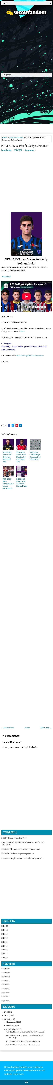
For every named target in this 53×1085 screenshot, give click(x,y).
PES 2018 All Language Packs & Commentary (20, 849)
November (11, 1022)
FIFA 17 (4, 954)
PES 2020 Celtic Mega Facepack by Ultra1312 (35, 455)
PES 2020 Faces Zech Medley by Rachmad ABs (21, 457)
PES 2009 (5, 973)
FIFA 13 (4, 938)
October (10, 1026)
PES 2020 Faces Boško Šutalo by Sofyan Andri (24, 145)
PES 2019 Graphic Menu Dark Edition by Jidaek (22, 858)
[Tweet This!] (13, 425)
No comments (29, 150)
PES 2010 (5, 977)
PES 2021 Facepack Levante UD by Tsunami (25, 1032)
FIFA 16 (4, 950)
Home (4, 138)
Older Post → (46, 728)
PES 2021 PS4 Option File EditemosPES (23, 1041)
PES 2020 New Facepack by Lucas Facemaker (8, 483)
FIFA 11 (4, 934)
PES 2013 (5, 989)
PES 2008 (5, 969)
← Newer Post (7, 728)
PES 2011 (5, 981)
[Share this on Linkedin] (20, 425)
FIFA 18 (4, 958)
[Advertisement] (26, 43)
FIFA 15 (4, 946)
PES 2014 (5, 993)
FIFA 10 (4, 930)
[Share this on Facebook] (9, 425)
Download (6, 277)
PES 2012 (5, 985)
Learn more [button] (18, 1074)
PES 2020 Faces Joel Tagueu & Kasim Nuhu (21, 482)
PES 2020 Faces (16, 138)
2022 (6, 1012)
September (11, 1029)
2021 (6, 1015)
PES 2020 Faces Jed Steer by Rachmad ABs (7, 457)
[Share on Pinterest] (16, 425)
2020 (6, 1019)
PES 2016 (5, 1000)
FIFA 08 (4, 926)
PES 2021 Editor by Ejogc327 (14, 838)
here (22, 331)
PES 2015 (5, 997)
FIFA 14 (4, 942)
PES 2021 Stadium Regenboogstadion (17, 854)
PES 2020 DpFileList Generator (30, 356)
